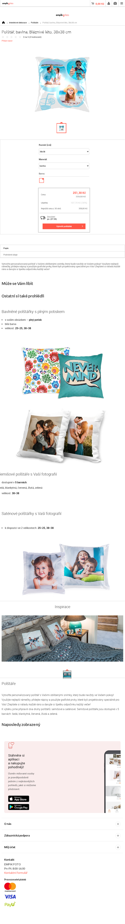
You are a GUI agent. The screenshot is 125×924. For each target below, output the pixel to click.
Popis (5, 248)
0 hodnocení (35, 37)
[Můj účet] (108, 3)
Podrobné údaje (10, 254)
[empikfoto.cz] (62, 14)
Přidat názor (7, 40)
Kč (100, 3)
